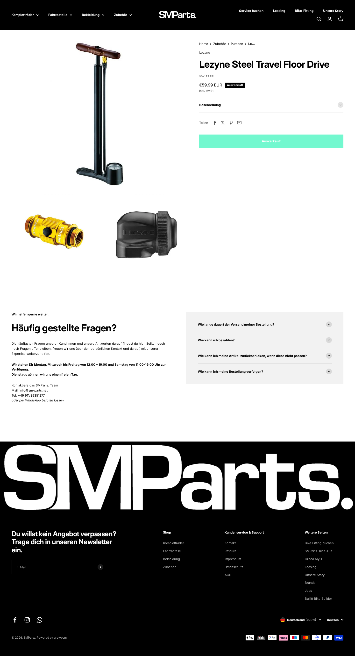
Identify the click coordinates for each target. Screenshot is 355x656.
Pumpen (237, 44)
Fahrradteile (57, 15)
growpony (61, 637)
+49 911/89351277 (31, 395)
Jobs (308, 590)
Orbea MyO (313, 559)
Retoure (230, 551)
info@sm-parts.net (34, 390)
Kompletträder (23, 15)
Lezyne (204, 53)
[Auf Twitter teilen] (223, 123)
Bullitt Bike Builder (318, 598)
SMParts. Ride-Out (318, 551)
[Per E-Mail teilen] (239, 123)
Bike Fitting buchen (319, 543)
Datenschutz (234, 567)
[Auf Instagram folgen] (27, 620)
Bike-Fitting (304, 11)
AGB (228, 575)
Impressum (233, 559)
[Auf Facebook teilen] (215, 123)
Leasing (279, 11)
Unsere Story (333, 11)
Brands (310, 583)
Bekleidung (90, 15)
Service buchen (251, 11)
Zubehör (120, 15)
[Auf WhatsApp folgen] (39, 620)
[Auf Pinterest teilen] (231, 123)
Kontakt (230, 543)
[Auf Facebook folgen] (15, 620)
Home (203, 44)
